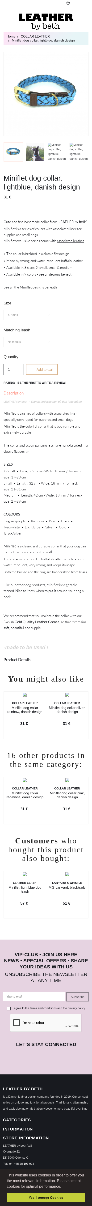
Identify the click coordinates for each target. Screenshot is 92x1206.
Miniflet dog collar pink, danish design (67, 795)
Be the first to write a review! (41, 382)
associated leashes (70, 241)
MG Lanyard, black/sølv (67, 887)
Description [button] (14, 393)
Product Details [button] (17, 659)
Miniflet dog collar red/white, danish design (24, 795)
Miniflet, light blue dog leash (24, 889)
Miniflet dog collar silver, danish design (67, 710)
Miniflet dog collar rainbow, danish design (24, 710)
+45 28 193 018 (24, 1163)
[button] (62, 1186)
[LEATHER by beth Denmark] (46, 21)
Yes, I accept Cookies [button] (46, 1197)
